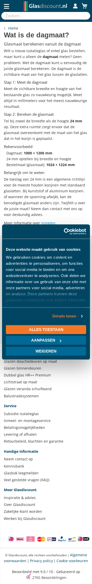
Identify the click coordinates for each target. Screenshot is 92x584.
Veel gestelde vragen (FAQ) (26, 479)
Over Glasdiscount (19, 504)
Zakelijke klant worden (23, 511)
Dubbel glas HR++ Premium (27, 375)
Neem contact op (18, 459)
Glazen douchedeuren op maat (30, 361)
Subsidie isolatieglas (21, 413)
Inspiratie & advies (20, 497)
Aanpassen (43, 340)
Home (13, 28)
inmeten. (48, 223)
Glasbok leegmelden (21, 473)
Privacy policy (41, 560)
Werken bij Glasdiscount (24, 518)
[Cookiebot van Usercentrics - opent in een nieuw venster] (65, 231)
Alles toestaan (46, 329)
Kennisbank (14, 466)
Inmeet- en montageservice (27, 420)
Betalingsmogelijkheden (24, 427)
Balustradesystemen (21, 395)
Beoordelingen (49, 577)
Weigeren (46, 351)
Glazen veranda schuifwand (28, 388)
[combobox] (40, 16)
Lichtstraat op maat (20, 381)
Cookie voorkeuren (72, 560)
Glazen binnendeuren (22, 368)
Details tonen (64, 316)
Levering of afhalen (20, 434)
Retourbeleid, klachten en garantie (33, 441)
